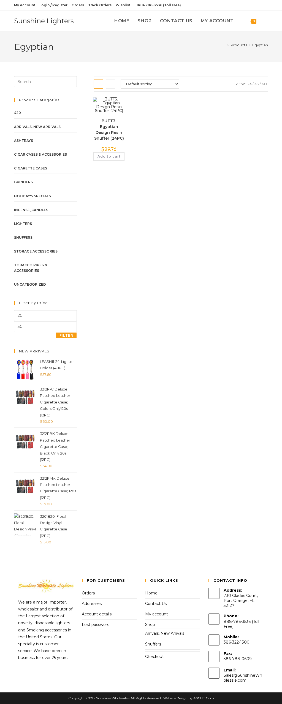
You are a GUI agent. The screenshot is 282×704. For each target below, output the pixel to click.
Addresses (92, 603)
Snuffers (23, 237)
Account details (97, 614)
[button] (107, 107)
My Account (24, 5)
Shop (150, 624)
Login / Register (53, 5)
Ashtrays (23, 141)
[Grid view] (98, 84)
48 (256, 84)
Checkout (154, 656)
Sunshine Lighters (44, 21)
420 (17, 113)
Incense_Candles (31, 210)
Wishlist (123, 5)
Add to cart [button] (109, 156)
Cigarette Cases (30, 168)
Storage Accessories (36, 251)
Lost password (96, 624)
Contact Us (156, 603)
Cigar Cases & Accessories (40, 154)
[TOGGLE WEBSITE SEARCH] (266, 21)
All (265, 84)
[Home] (224, 45)
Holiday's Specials (32, 196)
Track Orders (100, 5)
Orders (78, 5)
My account (156, 614)
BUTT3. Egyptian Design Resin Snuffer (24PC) (109, 129)
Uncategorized (30, 284)
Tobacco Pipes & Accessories (30, 267)
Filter (66, 335)
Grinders (23, 182)
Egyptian (260, 45)
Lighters (23, 224)
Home (151, 593)
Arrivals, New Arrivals (37, 127)
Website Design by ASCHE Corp (188, 698)
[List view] (110, 84)
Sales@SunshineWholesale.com (243, 678)
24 (250, 84)
